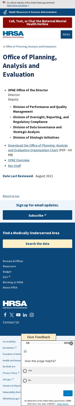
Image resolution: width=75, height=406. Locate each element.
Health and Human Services (17, 360)
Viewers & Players (12, 385)
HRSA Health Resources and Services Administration (15, 304)
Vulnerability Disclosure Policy (18, 392)
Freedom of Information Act (17, 354)
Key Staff (14, 166)
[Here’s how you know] (37, 4)
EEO (5, 277)
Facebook (5, 315)
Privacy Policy (10, 373)
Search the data (37, 244)
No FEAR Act (9, 366)
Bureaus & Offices (13, 261)
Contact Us (11, 322)
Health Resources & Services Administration (33, 12)
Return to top (11, 196)
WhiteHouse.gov (11, 398)
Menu (66, 34)
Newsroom (9, 266)
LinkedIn (25, 315)
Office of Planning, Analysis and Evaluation (31, 46)
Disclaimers (8, 347)
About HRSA (10, 287)
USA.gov (7, 379)
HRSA (13, 34)
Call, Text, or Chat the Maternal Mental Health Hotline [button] (37, 22)
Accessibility (9, 341)
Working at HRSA (13, 282)
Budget (7, 271)
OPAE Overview (18, 160)
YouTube (18, 315)
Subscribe (36, 215)
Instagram (31, 315)
